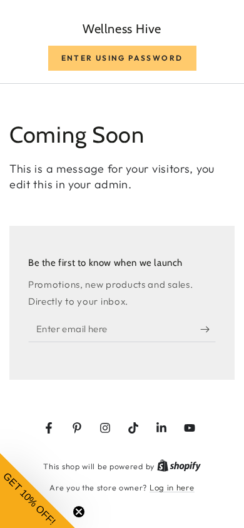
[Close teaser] (79, 511)
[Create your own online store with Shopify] (179, 466)
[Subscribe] (208, 329)
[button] (122, 58)
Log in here (172, 487)
